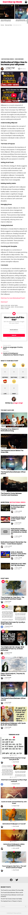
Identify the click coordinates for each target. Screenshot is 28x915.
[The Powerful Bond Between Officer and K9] (14, 462)
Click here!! (4, 302)
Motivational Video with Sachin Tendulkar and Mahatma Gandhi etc (19, 531)
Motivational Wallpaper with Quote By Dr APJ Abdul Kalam (13, 724)
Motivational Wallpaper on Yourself (14, 824)
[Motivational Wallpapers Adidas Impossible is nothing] (14, 835)
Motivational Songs (8, 425)
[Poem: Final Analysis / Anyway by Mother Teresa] (14, 664)
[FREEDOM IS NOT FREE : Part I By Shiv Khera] (5, 566)
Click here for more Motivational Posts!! (13, 298)
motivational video (8, 307)
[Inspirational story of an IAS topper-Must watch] (5, 519)
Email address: (14, 329)
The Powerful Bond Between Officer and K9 (21, 20)
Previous (1, 14)
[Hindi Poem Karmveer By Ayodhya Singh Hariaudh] (14, 613)
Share (3, 73)
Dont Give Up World (12, 1)
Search (25, 907)
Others (4, 448)
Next (27, 14)
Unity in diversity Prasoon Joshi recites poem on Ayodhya (18, 553)
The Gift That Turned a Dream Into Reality (11, 898)
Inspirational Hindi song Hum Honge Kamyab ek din (14, 758)
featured (15, 305)
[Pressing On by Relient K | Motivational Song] (14, 419)
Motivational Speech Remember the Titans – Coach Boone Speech (13, 543)
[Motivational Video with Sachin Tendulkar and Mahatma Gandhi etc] (5, 531)
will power (5, 308)
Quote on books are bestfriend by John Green (14, 802)
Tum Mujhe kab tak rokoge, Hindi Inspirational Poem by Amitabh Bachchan (12, 648)
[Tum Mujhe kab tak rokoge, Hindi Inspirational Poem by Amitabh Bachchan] (14, 638)
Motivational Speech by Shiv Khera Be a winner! (18, 507)
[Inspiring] (6, 581)
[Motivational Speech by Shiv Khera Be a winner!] (5, 508)
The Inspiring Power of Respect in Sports (11, 901)
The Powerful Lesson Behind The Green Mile (6, 20)
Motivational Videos (17, 502)
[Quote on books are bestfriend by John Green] (14, 792)
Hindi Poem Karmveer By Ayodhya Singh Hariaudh (13, 623)
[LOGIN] (26, 2)
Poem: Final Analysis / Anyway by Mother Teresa (13, 674)
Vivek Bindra (19, 307)
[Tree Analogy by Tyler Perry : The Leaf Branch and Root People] (14, 588)
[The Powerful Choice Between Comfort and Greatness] (14, 484)
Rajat (3, 426)
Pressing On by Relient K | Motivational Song (10, 430)
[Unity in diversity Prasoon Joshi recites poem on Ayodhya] (5, 554)
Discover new (6, 305)
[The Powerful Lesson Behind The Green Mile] (7, 11)
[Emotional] (6, 606)
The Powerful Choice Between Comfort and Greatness (11, 494)
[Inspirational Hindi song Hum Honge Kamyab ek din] (14, 746)
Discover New (19, 425)
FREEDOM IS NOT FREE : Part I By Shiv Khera (19, 564)
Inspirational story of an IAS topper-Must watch (18, 519)
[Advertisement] (14, 44)
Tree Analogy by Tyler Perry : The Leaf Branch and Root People (12, 598)
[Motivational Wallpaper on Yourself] (14, 815)
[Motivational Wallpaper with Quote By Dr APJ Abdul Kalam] (14, 714)
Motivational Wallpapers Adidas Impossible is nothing (13, 845)
